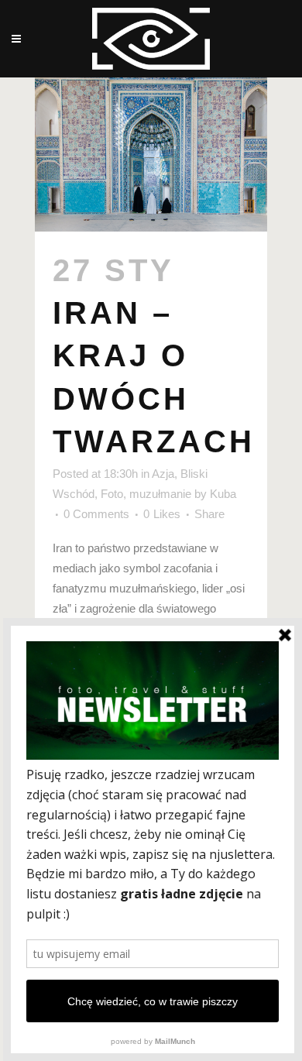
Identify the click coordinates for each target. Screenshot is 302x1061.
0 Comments (96, 513)
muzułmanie (160, 493)
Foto (112, 493)
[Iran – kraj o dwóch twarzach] (151, 154)
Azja (163, 473)
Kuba (223, 493)
